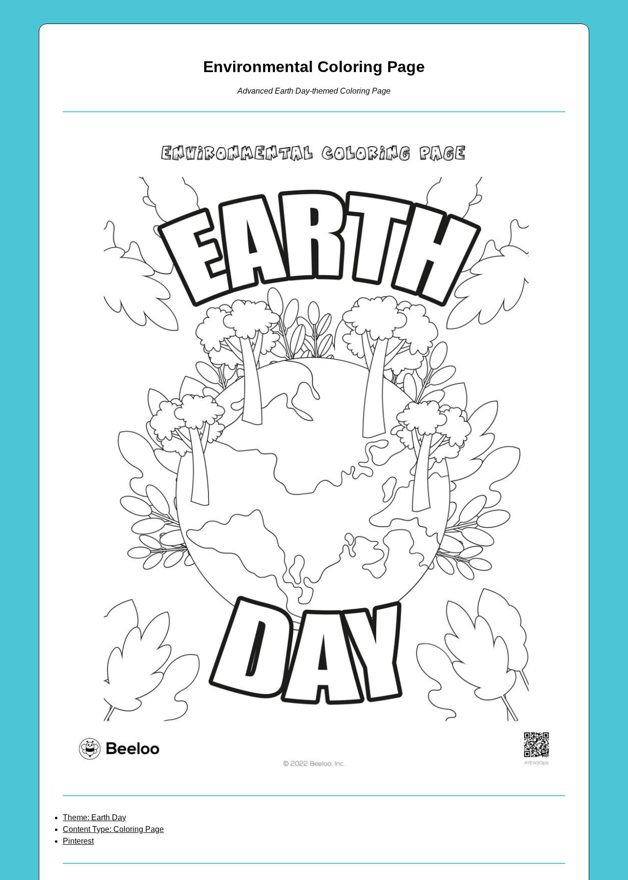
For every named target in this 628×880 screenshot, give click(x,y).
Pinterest (78, 841)
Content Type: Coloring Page (113, 829)
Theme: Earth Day (94, 817)
